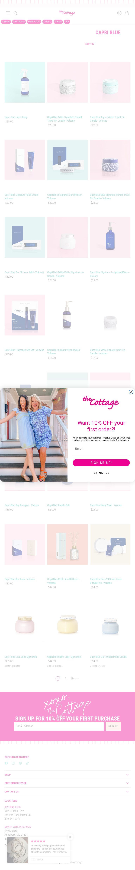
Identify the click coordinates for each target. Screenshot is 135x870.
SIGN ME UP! (101, 463)
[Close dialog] (131, 392)
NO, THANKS (101, 473)
